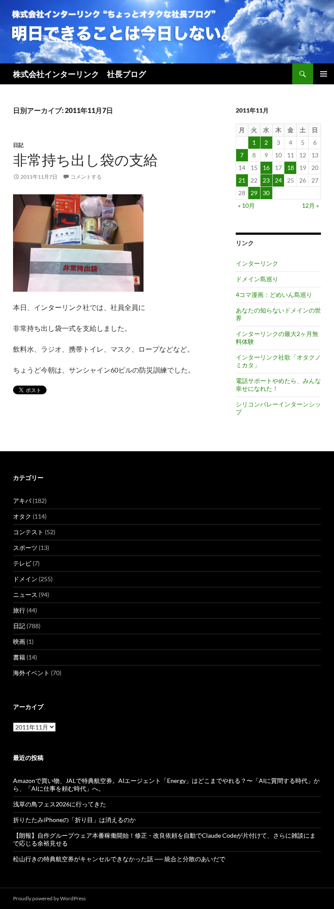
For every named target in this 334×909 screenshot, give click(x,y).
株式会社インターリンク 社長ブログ (79, 74)
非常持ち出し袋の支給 (85, 160)
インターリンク (257, 263)
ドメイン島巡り (257, 279)
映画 (19, 641)
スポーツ (25, 547)
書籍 (19, 657)
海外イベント (31, 672)
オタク (22, 516)
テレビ (22, 563)
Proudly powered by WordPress (49, 898)
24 (278, 180)
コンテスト (28, 532)
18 (290, 167)
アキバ (22, 500)
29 (253, 192)
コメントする (86, 176)
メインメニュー (323, 73)
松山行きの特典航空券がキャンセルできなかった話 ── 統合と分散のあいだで (119, 858)
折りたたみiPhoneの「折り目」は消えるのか (74, 819)
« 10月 (246, 205)
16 (266, 167)
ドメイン (25, 579)
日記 (18, 145)
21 (241, 180)
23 (266, 180)
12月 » (310, 205)
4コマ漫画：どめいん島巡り (274, 294)
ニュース (25, 594)
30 (266, 192)
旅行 (19, 610)
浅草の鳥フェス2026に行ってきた (59, 804)
